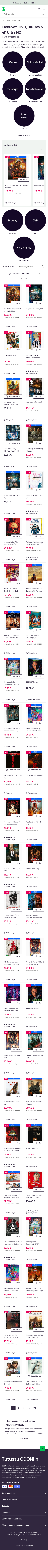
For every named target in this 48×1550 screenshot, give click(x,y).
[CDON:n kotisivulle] (3, 9)
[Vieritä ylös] (42, 1448)
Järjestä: (16, 273)
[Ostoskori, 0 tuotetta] (39, 9)
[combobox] (24, 14)
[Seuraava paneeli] (41, 150)
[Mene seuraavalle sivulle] (40, 1408)
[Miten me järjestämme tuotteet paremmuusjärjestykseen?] (10, 274)
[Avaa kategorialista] (44, 9)
